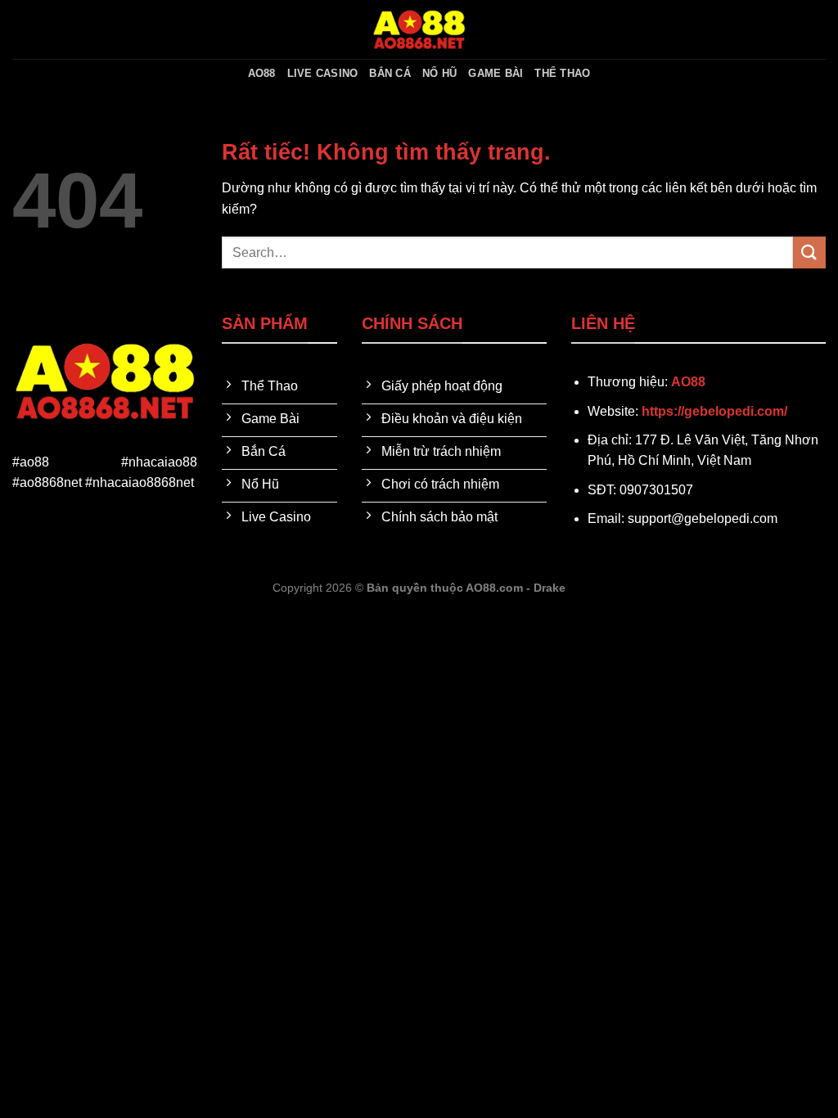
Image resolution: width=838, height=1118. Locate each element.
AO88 (262, 73)
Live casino (322, 73)
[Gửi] (809, 252)
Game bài (495, 73)
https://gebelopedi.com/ (714, 411)
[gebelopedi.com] (419, 29)
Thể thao (562, 73)
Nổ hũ (439, 73)
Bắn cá (390, 73)
